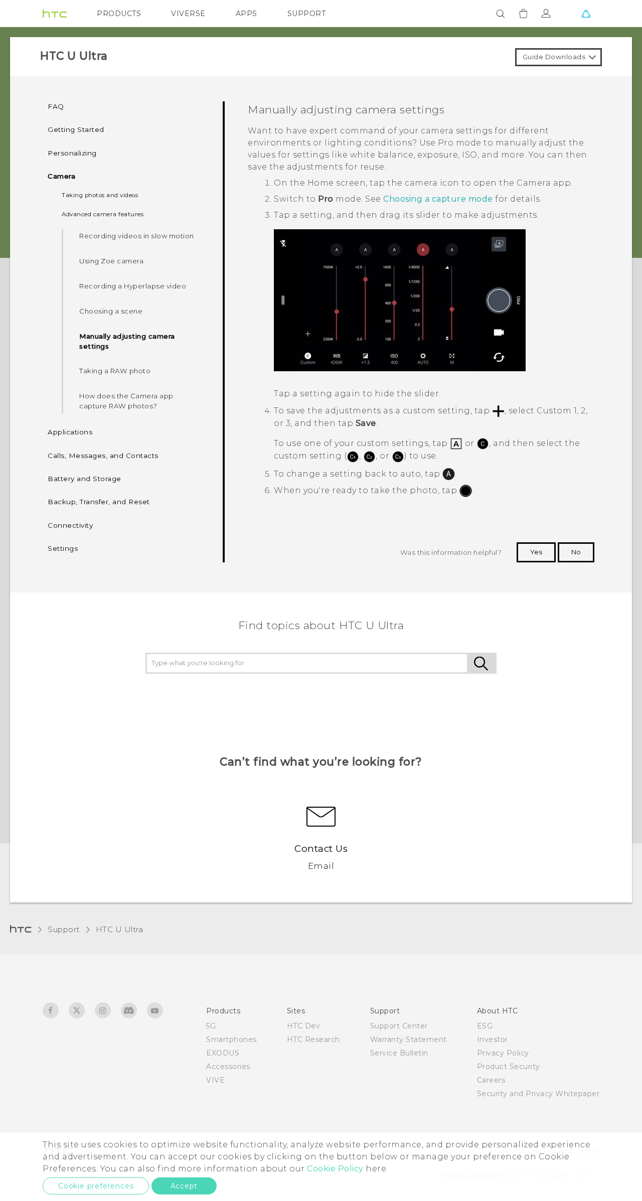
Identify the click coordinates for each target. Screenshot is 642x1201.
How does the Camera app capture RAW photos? (126, 401)
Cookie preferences (95, 1185)
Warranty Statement (408, 1039)
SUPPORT (306, 13)
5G (211, 1025)
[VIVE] (585, 13)
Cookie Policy (335, 1168)
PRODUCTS (119, 13)
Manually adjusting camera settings (127, 341)
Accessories (228, 1066)
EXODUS (222, 1053)
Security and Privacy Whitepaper (538, 1093)
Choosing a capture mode (438, 199)
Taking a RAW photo (114, 371)
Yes (536, 552)
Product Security (508, 1066)
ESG (485, 1025)
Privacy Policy (503, 1053)
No (576, 552)
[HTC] (55, 14)
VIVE (215, 1080)
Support (64, 929)
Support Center (399, 1025)
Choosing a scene (110, 311)
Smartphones (231, 1039)
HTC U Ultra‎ (119, 929)
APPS (246, 13)
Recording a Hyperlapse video (132, 286)
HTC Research (313, 1039)
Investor (492, 1039)
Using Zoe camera (111, 261)
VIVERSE (188, 13)
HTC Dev (303, 1025)
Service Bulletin (399, 1053)
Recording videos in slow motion (136, 236)
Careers (491, 1080)
